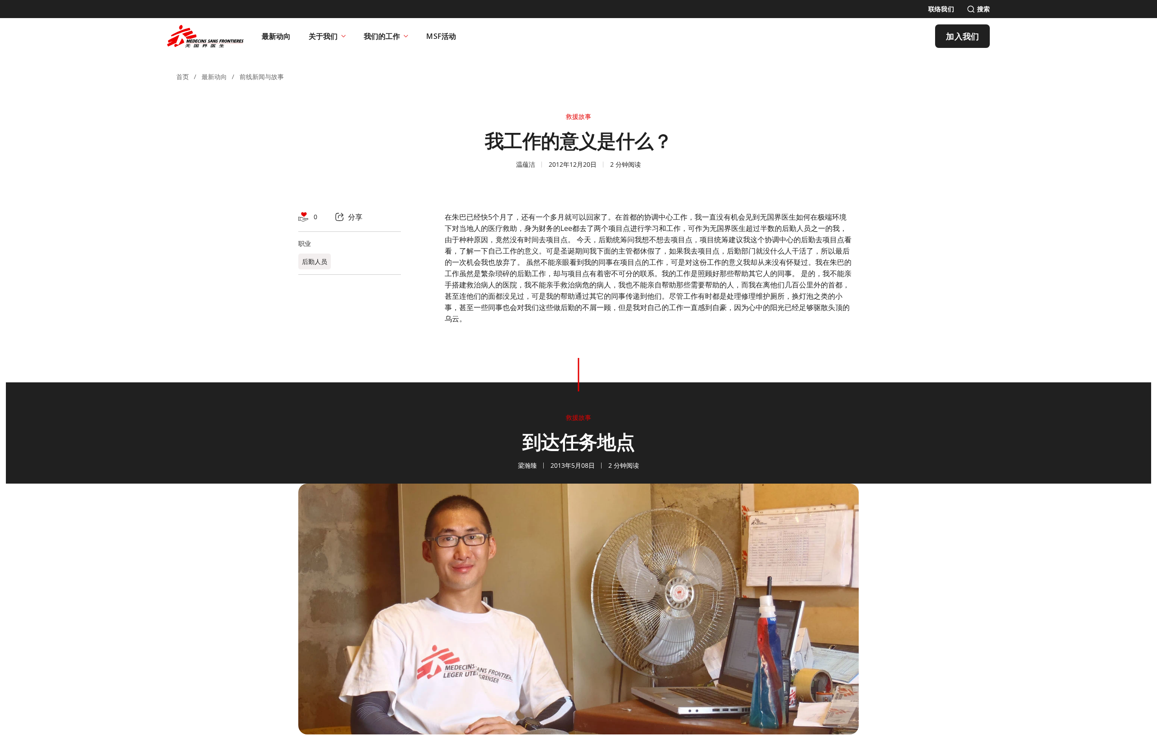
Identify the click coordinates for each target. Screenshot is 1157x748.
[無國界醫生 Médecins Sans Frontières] (205, 36)
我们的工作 (382, 36)
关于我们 (323, 36)
